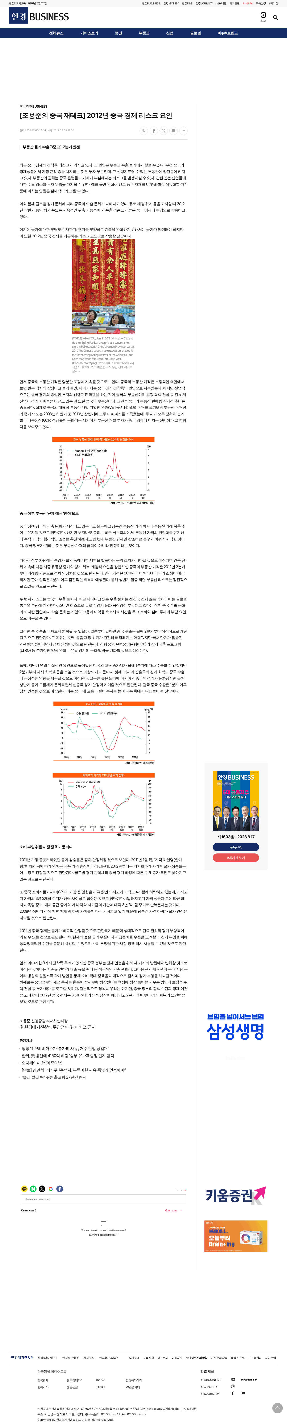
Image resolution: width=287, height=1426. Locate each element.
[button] (263, 17)
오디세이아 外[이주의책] (42, 1062)
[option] (235, 1027)
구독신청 (261, 3)
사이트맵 (270, 1357)
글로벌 (195, 33)
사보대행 (221, 3)
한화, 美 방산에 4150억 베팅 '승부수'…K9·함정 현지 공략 (68, 1055)
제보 (248, 3)
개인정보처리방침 (196, 1357)
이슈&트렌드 (228, 33)
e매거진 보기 (236, 858)
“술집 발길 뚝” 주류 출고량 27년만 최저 (54, 1077)
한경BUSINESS (36, 106)
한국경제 (42, 1380)
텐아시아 (42, 1387)
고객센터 (256, 1357)
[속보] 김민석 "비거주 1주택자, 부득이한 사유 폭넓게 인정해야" (74, 1070)
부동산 (144, 33)
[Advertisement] (143, 71)
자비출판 (234, 3)
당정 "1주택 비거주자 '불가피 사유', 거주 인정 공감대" (65, 1048)
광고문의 (162, 1357)
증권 (118, 33)
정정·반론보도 (239, 1357)
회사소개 (134, 1357)
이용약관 (176, 1357)
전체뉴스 (56, 33)
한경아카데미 (134, 1380)
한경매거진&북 (17, 3)
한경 (151, 3)
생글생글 (72, 1387)
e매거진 (273, 3)
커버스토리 (89, 33)
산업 (169, 33)
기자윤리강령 (219, 1357)
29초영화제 (133, 1387)
